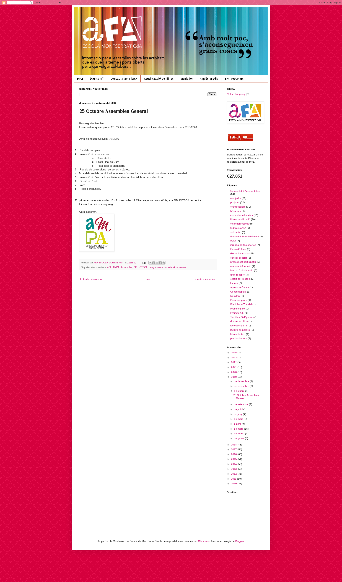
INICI (80, 78)
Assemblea (126, 267)
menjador (235, 198)
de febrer (239, 433)
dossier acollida (239, 321)
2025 (234, 352)
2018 (234, 444)
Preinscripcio (237, 308)
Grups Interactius (240, 253)
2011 (234, 478)
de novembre (242, 386)
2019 (234, 377)
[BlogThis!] (153, 262)
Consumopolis (238, 291)
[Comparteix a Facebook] (160, 262)
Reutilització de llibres (159, 78)
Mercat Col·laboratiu (241, 270)
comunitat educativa (167, 267)
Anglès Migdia (209, 78)
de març (239, 428)
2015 (234, 459)
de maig (239, 418)
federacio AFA (238, 227)
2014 (234, 464)
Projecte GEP (237, 312)
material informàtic (240, 266)
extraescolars (237, 206)
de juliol (238, 409)
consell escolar (238, 257)
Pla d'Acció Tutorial (241, 304)
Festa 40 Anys (238, 249)
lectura (234, 283)
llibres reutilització (240, 219)
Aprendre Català (239, 287)
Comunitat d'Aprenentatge (245, 191)
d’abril (238, 423)
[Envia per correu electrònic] (150, 262)
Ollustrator (204, 541)
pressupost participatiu (243, 261)
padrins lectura (238, 338)
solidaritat (235, 232)
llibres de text (237, 334)
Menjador (186, 78)
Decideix (235, 295)
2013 (234, 468)
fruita (233, 240)
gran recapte (237, 274)
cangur (152, 267)
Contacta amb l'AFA (123, 78)
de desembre (242, 381)
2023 (234, 357)
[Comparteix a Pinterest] (163, 262)
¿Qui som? (97, 78)
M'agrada (235, 211)
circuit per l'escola (240, 278)
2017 (234, 449)
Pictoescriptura (238, 300)
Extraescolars (234, 78)
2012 (234, 473)
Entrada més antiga (204, 279)
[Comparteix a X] (157, 262)
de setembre (241, 404)
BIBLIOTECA (140, 267)
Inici (148, 279)
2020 (234, 372)
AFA (109, 267)
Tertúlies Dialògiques (242, 317)
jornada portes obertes (243, 244)
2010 (234, 483)
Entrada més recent (91, 279)
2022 (234, 362)
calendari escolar (240, 223)
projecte (234, 202)
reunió (182, 267)
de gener (239, 438)
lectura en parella (240, 329)
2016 (234, 454)
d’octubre (239, 390)
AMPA (116, 267)
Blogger (239, 541)
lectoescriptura (238, 325)
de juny (238, 414)
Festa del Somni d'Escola (244, 236)
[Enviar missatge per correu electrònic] (143, 262)
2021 (234, 367)
